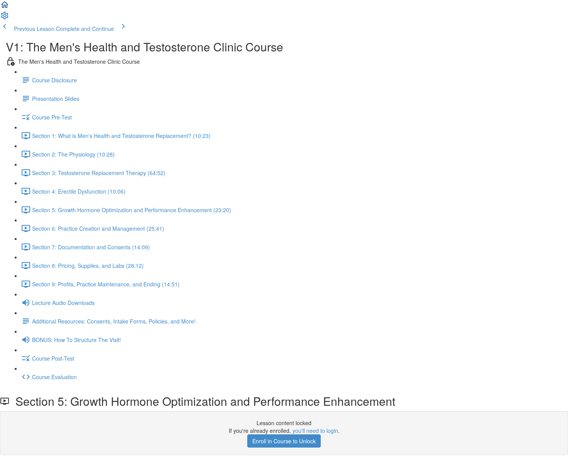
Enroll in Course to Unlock (284, 441)
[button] (4, 7)
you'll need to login (315, 430)
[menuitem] (4, 18)
